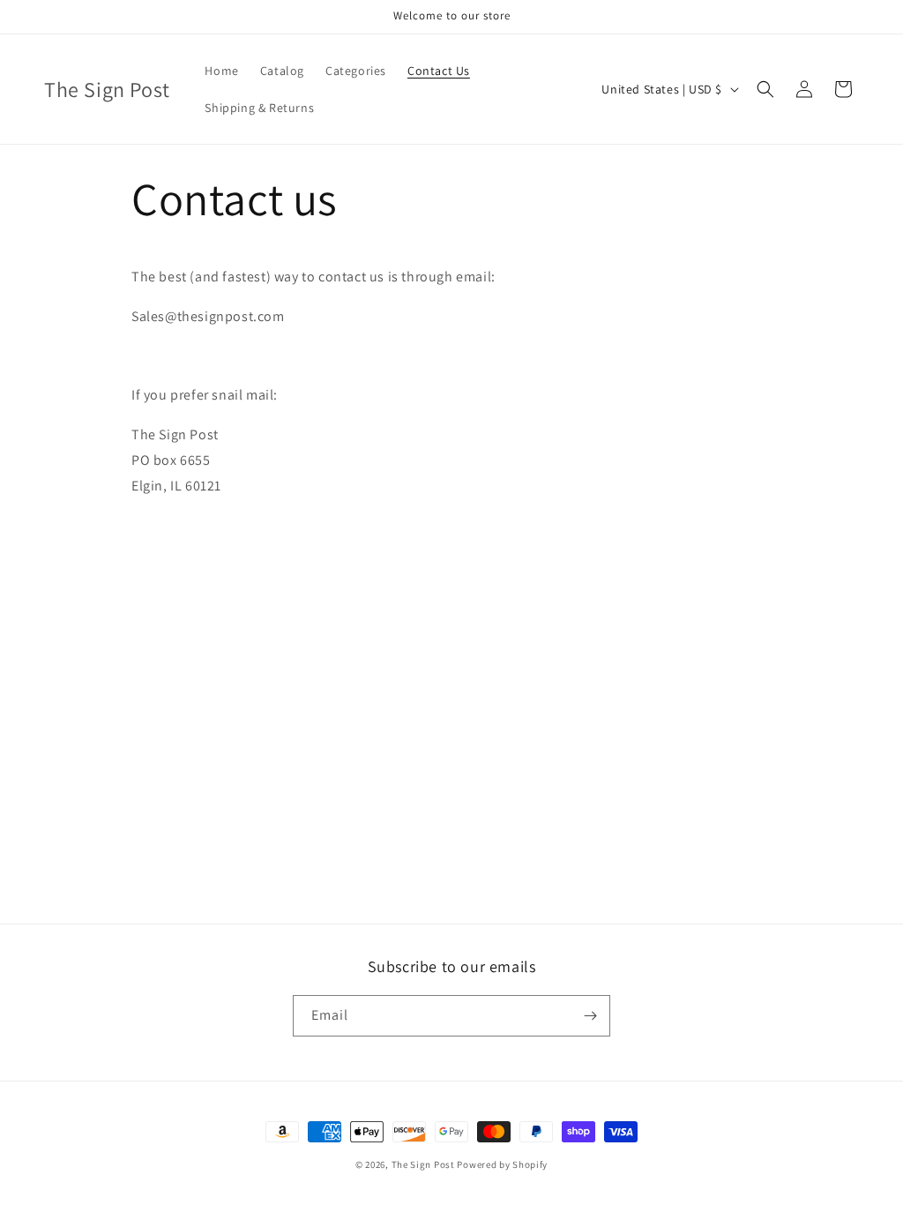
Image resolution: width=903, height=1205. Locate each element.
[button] (765, 89)
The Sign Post (423, 1164)
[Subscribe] (590, 1016)
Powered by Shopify (502, 1164)
